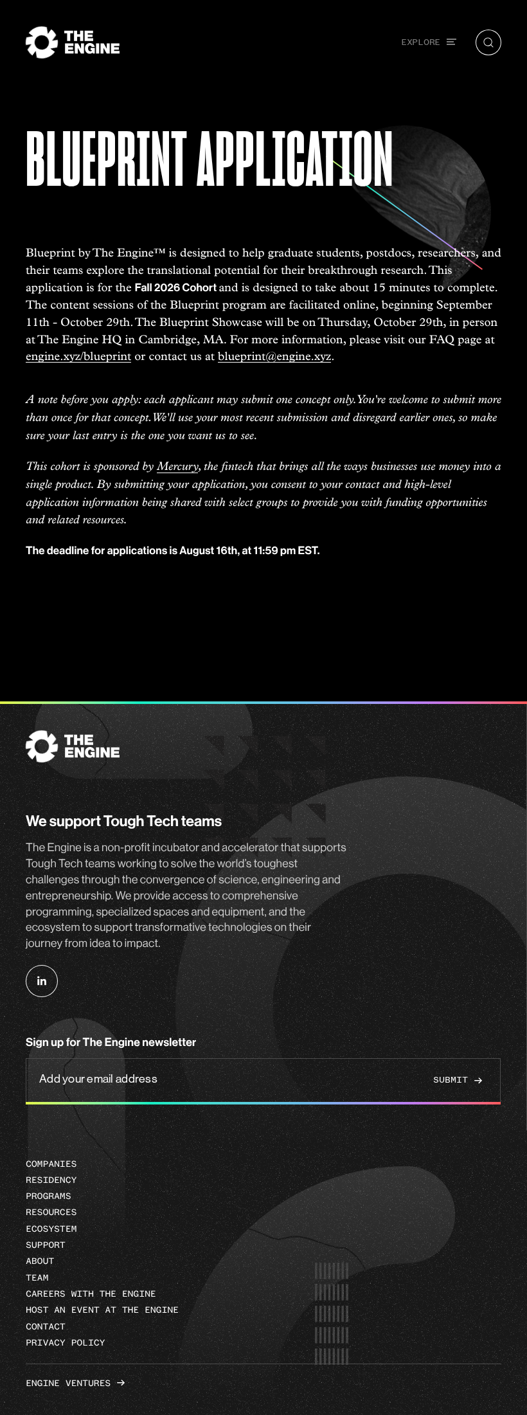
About (40, 1261)
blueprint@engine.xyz (274, 356)
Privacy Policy (65, 1342)
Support (46, 1244)
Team (37, 1277)
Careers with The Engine (91, 1293)
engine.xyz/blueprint (78, 356)
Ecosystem (51, 1228)
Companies (51, 1163)
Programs (48, 1196)
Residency (51, 1180)
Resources (51, 1212)
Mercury (177, 467)
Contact (46, 1326)
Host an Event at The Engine (102, 1309)
